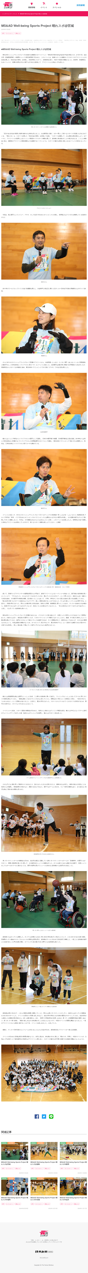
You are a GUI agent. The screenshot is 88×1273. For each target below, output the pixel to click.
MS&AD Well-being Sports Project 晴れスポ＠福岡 (14, 1199)
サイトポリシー (44, 1257)
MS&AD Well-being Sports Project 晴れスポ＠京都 (44, 1199)
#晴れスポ (18, 33)
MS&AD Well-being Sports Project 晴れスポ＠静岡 (73, 1163)
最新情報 (31, 7)
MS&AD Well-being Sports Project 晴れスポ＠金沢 (73, 1199)
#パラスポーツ (10, 33)
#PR (3, 33)
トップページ (6, 14)
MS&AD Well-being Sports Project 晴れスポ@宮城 (14, 1163)
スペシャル (57, 7)
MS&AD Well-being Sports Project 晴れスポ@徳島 (44, 1163)
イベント (43, 7)
